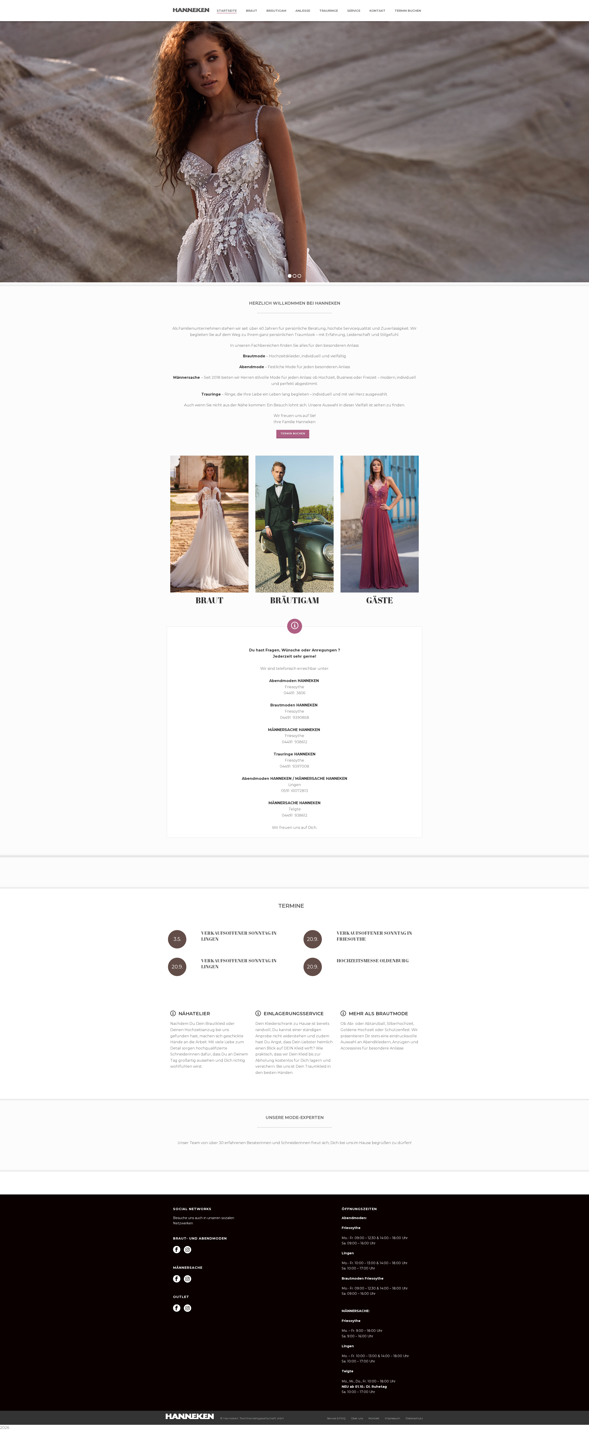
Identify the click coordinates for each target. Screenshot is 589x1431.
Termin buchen (408, 10)
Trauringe (328, 10)
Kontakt (377, 10)
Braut (251, 10)
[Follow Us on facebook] (176, 1250)
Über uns (357, 1418)
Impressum (392, 1418)
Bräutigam (276, 10)
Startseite (227, 10)
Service (353, 10)
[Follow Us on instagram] (187, 1250)
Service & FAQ (336, 1418)
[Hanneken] (189, 1416)
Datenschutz (414, 1418)
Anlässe (302, 10)
